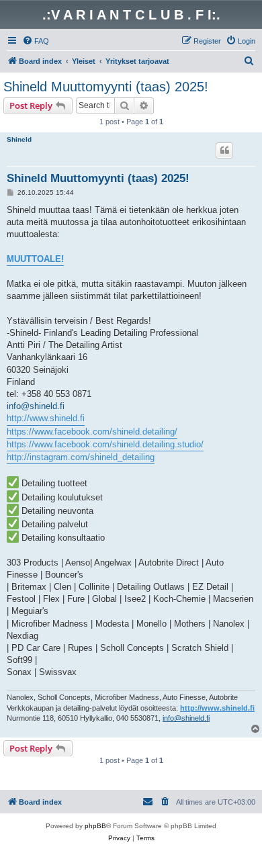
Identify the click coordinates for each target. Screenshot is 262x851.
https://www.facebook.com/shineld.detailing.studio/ (105, 444)
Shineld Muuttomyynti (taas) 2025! (105, 86)
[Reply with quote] (224, 150)
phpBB (95, 826)
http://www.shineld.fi (46, 418)
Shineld (19, 139)
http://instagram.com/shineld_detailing (81, 457)
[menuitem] (35, 41)
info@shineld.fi (35, 406)
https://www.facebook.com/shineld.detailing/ (92, 432)
